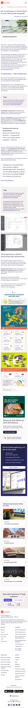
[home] (5, 2)
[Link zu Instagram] (11, 705)
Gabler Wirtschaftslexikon (7, 180)
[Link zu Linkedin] (19, 705)
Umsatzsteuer (15, 50)
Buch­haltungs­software (9, 210)
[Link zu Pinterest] (14, 705)
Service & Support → (6, 615)
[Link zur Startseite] (5, 612)
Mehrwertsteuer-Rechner (16, 103)
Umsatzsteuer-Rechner (15, 104)
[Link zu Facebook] (9, 705)
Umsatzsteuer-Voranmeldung (10, 197)
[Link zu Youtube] (16, 705)
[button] (25, 2)
